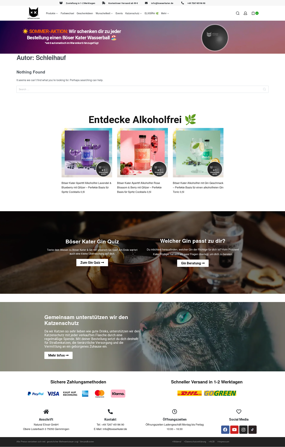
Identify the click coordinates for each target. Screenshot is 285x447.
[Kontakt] (110, 411)
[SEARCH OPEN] (237, 13)
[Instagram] (243, 430)
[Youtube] (234, 430)
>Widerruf (177, 441)
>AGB (212, 441)
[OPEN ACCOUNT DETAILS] (245, 13)
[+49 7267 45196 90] (182, 3)
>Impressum (223, 441)
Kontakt (110, 419)
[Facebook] (225, 430)
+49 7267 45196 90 (196, 3)
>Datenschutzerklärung (196, 441)
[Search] (264, 89)
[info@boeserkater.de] (146, 3)
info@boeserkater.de (162, 3)
